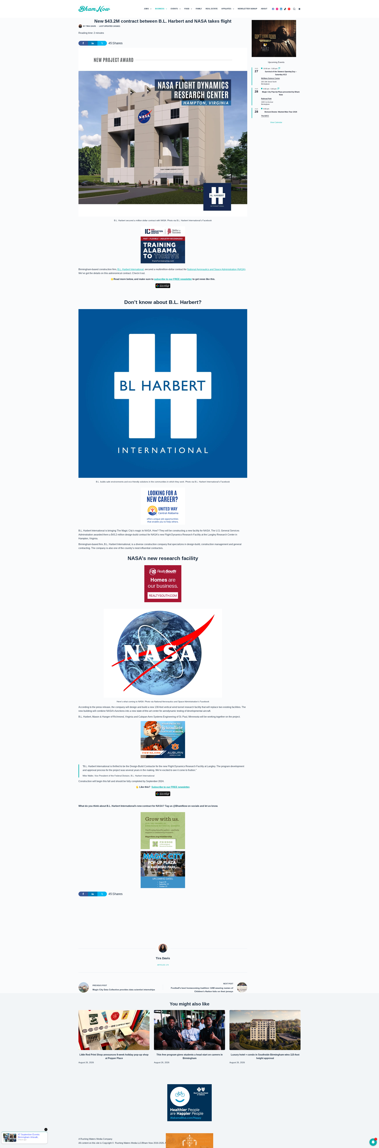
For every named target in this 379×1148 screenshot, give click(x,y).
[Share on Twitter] (102, 43)
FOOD (186, 9)
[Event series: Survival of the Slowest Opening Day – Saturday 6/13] (279, 68)
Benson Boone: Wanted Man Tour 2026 (281, 112)
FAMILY (199, 9)
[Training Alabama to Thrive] (163, 245)
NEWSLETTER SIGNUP (247, 9)
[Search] (294, 9)
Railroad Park (266, 98)
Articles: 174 (163, 965)
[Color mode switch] (299, 9)
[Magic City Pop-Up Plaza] (163, 869)
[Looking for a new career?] (163, 506)
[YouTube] (289, 9)
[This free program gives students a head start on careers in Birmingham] (189, 1030)
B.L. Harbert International (130, 269)
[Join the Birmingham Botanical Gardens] (163, 830)
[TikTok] (285, 9)
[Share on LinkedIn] (92, 43)
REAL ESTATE (212, 9)
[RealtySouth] (163, 583)
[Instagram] (277, 9)
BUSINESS (159, 9)
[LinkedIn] (281, 9)
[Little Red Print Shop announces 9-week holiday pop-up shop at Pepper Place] (114, 1030)
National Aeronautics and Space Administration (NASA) (216, 269)
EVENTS (174, 9)
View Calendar (276, 122)
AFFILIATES (226, 9)
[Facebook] (273, 9)
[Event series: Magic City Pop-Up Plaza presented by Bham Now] (278, 89)
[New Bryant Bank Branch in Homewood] (189, 1140)
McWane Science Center (270, 78)
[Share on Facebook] (83, 43)
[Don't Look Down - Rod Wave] (274, 38)
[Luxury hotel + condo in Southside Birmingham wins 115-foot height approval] (265, 1030)
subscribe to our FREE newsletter (173, 279)
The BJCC (265, 116)
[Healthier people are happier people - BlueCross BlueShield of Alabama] (189, 1102)
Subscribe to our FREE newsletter (170, 787)
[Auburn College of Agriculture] (163, 739)
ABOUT (264, 9)
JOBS (146, 9)
